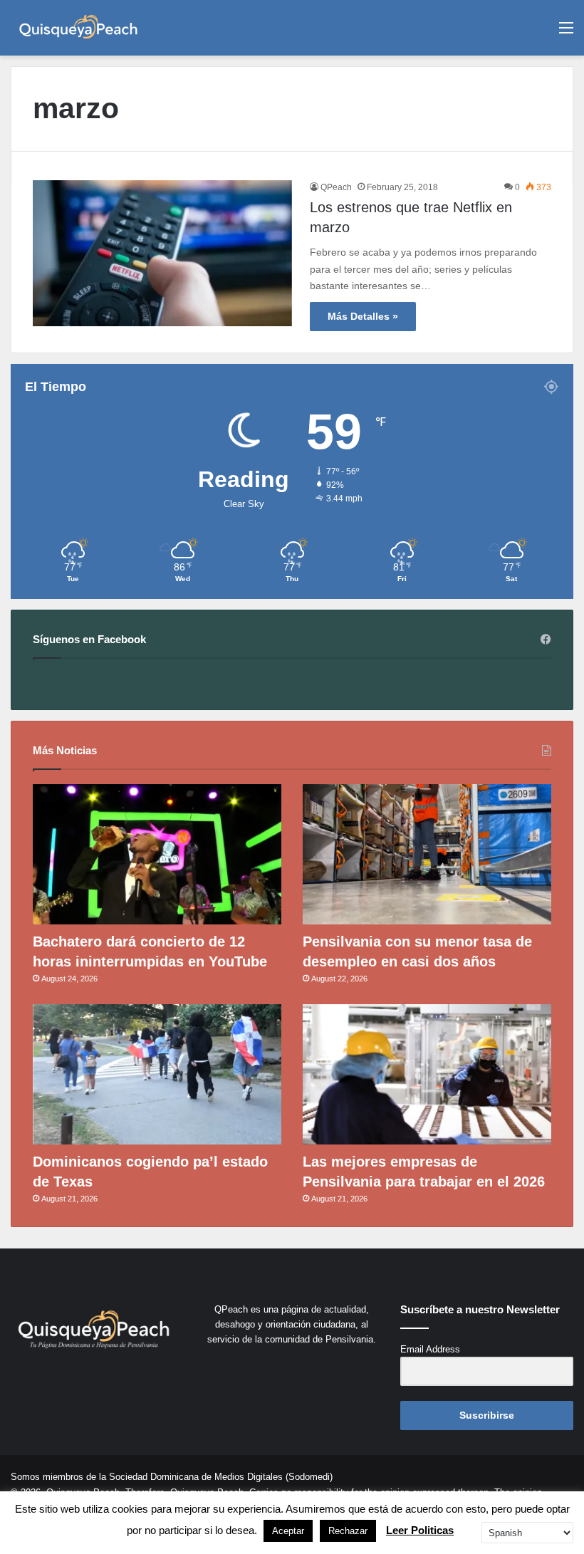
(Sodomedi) (309, 1476)
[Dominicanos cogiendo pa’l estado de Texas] (157, 1074)
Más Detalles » (363, 316)
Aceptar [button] (288, 1531)
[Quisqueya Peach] (78, 28)
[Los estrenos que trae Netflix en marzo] (162, 253)
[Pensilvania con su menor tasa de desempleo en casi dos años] (427, 854)
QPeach (336, 187)
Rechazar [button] (347, 1531)
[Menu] (566, 33)
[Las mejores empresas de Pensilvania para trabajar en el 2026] (427, 1074)
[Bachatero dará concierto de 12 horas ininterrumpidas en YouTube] (157, 854)
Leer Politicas (420, 1530)
